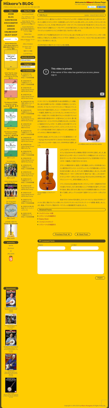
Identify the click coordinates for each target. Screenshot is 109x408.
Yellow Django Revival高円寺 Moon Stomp (27, 89)
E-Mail (74, 245)
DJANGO (11, 26)
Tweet (92, 7)
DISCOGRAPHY (11, 23)
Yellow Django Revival (10, 182)
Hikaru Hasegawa (87, 406)
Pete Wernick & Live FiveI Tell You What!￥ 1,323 (11, 327)
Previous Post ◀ (62, 234)
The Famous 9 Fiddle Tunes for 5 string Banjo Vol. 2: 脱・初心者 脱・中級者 (11, 134)
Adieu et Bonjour (28, 44)
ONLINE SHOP (10, 32)
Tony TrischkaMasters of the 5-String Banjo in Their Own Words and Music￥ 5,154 (10, 395)
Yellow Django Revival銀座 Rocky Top (27, 146)
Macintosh (11, 248)
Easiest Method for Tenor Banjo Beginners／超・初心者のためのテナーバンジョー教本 (28, 29)
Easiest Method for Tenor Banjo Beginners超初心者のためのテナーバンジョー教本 (10, 46)
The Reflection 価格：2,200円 (11, 169)
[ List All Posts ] (28, 54)
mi (11, 251)
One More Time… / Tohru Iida (28, 47)
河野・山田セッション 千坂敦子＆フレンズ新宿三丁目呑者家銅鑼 (27, 104)
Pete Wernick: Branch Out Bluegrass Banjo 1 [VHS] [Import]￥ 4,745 (10, 310)
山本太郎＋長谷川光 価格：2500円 (11, 230)
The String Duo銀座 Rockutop (26, 126)
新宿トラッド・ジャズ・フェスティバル (27, 208)
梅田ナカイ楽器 (28, 51)
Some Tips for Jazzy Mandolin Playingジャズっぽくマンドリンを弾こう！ (11, 75)
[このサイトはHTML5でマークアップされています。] (11, 258)
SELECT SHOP (11, 35)
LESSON (11, 29)
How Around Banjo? (28, 14)
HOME (11, 14)
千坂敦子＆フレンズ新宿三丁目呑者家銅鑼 (27, 76)
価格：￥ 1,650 (11, 69)
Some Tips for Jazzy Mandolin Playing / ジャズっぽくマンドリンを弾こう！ (28, 22)
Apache (11, 245)
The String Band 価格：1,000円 (11, 210)
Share (102, 7)
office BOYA (10, 254)
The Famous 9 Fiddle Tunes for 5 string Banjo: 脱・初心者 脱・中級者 (11, 105)
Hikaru (89, 2)
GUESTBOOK (11, 20)
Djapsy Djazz (28, 34)
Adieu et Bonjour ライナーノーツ (28, 40)
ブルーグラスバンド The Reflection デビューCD (27, 17)
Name (41, 245)
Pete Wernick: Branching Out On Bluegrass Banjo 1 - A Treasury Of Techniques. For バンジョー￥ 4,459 (11, 349)
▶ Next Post (82, 234)
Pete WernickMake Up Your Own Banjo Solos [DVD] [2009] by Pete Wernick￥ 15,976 (10, 373)
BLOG (11, 17)
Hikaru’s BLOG (18, 3)
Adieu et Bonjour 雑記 (28, 37)
